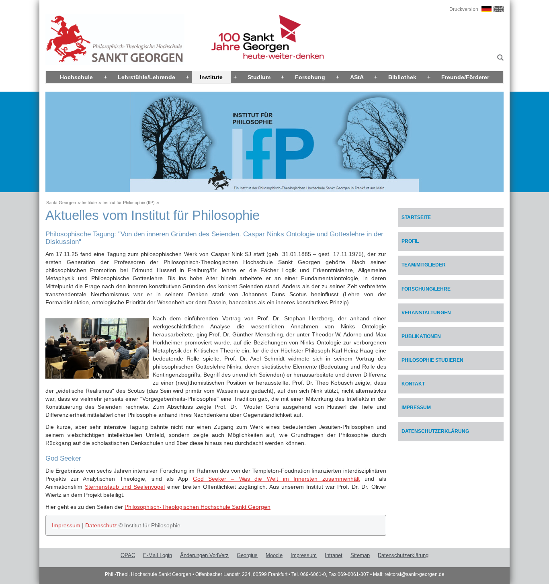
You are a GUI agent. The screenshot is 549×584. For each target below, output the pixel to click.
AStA (357, 77)
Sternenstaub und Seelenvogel (125, 487)
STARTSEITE (416, 217)
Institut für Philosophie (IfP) (128, 202)
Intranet (333, 555)
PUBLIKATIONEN (421, 336)
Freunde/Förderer (465, 77)
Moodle (274, 555)
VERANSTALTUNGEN (426, 313)
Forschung (310, 77)
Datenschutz (101, 525)
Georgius (247, 555)
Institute (211, 77)
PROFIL (410, 241)
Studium (259, 77)
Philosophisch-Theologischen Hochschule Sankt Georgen (197, 507)
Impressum (66, 525)
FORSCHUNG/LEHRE (426, 289)
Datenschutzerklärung (435, 431)
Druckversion (463, 9)
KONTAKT (413, 384)
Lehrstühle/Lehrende (146, 77)
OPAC (128, 555)
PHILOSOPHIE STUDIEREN (432, 360)
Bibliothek (402, 77)
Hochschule (76, 77)
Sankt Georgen (61, 202)
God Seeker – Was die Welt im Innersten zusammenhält (276, 478)
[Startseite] (114, 39)
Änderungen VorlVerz (204, 555)
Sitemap (360, 555)
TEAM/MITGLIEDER (424, 265)
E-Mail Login (157, 555)
